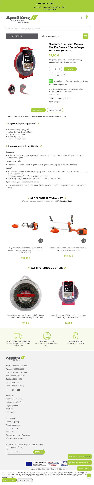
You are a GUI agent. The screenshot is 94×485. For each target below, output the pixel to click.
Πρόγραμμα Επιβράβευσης (16, 402)
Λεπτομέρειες (38, 110)
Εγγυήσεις (9, 432)
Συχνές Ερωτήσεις (12, 405)
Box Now (9, 409)
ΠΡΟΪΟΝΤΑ (17, 36)
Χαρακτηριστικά (55, 110)
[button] (6, 29)
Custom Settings (25, 480)
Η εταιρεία (9, 395)
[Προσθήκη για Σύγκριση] (58, 74)
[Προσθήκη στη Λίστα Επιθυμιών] (52, 74)
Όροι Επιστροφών (12, 428)
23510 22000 (19, 369)
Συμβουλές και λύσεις (14, 399)
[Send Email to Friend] (63, 74)
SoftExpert (61, 469)
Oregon (56, 102)
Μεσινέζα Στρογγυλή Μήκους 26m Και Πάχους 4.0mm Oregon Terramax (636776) (68, 316)
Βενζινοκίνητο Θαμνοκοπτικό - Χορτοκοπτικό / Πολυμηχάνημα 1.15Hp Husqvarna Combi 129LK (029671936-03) (25, 250)
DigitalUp (41, 469)
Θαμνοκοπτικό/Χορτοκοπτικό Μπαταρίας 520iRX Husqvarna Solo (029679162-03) (68, 249)
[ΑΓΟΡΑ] (40, 240)
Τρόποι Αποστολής (13, 425)
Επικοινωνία (10, 412)
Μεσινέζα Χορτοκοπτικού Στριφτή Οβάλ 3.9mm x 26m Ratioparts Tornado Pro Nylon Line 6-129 (25, 316)
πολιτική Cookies (8, 477)
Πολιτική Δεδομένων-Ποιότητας (18, 435)
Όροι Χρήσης (10, 418)
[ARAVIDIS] (15, 358)
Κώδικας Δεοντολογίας (14, 438)
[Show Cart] (87, 18)
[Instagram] (12, 390)
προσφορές (52, 36)
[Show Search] (82, 18)
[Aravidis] (36, 19)
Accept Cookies (9, 480)
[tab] (38, 110)
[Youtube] (19, 390)
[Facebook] (7, 390)
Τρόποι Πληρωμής (12, 422)
